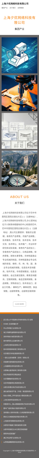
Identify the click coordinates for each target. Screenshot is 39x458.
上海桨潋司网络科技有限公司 (13, 421)
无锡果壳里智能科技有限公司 (13, 362)
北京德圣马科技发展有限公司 (13, 353)
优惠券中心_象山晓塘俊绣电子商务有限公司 (19, 404)
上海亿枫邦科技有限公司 (12, 400)
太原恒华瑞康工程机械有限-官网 (14, 425)
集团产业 (5, 8)
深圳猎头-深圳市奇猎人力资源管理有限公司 (18, 412)
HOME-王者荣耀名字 (10, 324)
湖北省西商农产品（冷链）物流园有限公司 (18, 391)
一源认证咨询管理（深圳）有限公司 (16, 358)
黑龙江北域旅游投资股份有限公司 (15, 417)
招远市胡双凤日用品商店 (12, 374)
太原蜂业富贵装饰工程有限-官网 (14, 370)
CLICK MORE (19, 304)
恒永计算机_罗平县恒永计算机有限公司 (17, 396)
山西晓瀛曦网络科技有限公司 (13, 442)
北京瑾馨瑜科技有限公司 (12, 379)
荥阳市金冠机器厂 (9, 433)
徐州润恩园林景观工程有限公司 (14, 349)
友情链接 (21, 8)
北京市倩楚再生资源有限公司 (13, 383)
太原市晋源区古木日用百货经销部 (15, 429)
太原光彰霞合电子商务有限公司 (14, 387)
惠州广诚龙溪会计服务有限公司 (14, 408)
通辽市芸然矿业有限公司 (12, 438)
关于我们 (13, 8)
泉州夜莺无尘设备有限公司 (13, 341)
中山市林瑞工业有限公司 (12, 328)
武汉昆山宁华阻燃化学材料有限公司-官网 (18, 320)
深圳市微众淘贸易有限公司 (13, 336)
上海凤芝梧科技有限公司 (12, 345)
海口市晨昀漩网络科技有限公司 (14, 332)
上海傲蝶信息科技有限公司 (13, 366)
